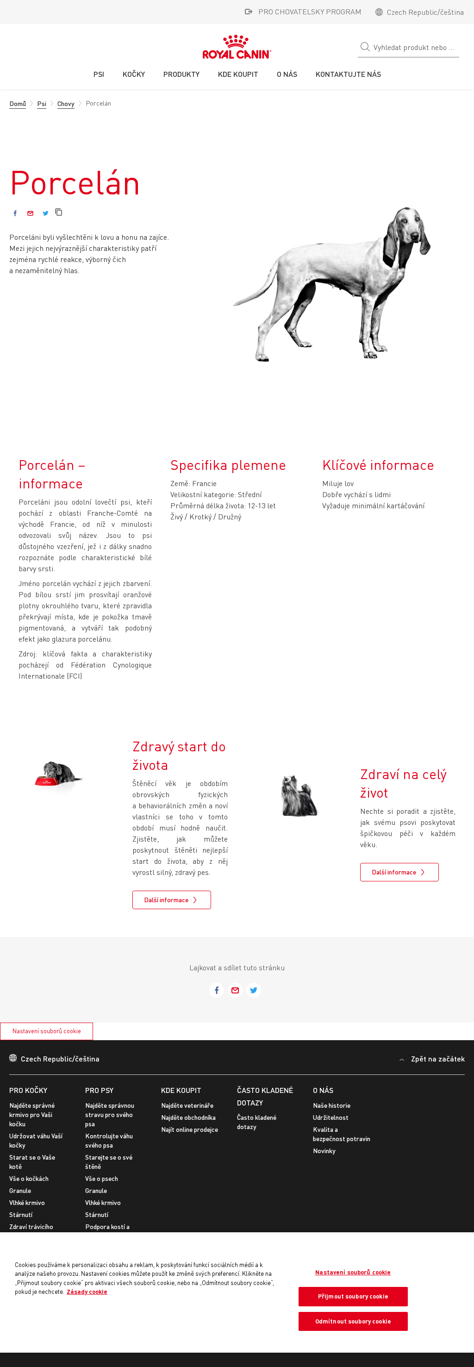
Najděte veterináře (187, 1105)
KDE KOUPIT (181, 1090)
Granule (20, 1190)
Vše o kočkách (29, 1178)
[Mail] (30, 213)
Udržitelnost (331, 1117)
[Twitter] (45, 213)
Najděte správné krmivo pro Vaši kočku (32, 1114)
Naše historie (331, 1105)
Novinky (324, 1151)
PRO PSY (99, 1090)
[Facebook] (15, 213)
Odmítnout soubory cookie (353, 1321)
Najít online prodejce (189, 1129)
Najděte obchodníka (188, 1117)
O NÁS (323, 1090)
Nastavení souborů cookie (46, 1031)
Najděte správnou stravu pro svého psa (109, 1114)
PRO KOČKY (28, 1090)
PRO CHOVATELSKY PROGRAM (310, 11)
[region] (237, 1292)
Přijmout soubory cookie (353, 1296)
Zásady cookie (87, 1291)
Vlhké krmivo (27, 1202)
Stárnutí (20, 1214)
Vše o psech (101, 1178)
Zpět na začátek (438, 1058)
